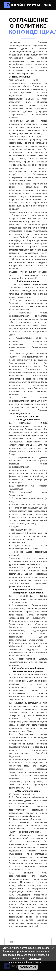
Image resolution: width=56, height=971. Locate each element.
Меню (47, 5)
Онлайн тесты (23, 5)
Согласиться (28, 967)
